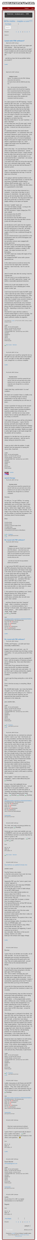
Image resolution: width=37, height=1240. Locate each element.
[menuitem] (7, 8)
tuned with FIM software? (14, 41)
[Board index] (18, 3)
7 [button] (29, 32)
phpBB (13, 1233)
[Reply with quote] (28, 36)
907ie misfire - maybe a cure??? (18, 21)
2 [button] (18, 32)
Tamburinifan (8, 815)
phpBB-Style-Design (24, 1234)
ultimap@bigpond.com (11, 1163)
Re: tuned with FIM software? (15, 540)
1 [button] (16, 32)
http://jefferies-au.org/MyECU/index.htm (16, 865)
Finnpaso (10, 534)
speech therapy (10, 478)
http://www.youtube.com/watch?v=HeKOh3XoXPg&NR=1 (18, 618)
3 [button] (20, 32)
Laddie (6, 64)
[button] (11, 32)
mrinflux (12, 472)
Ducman (15, 344)
